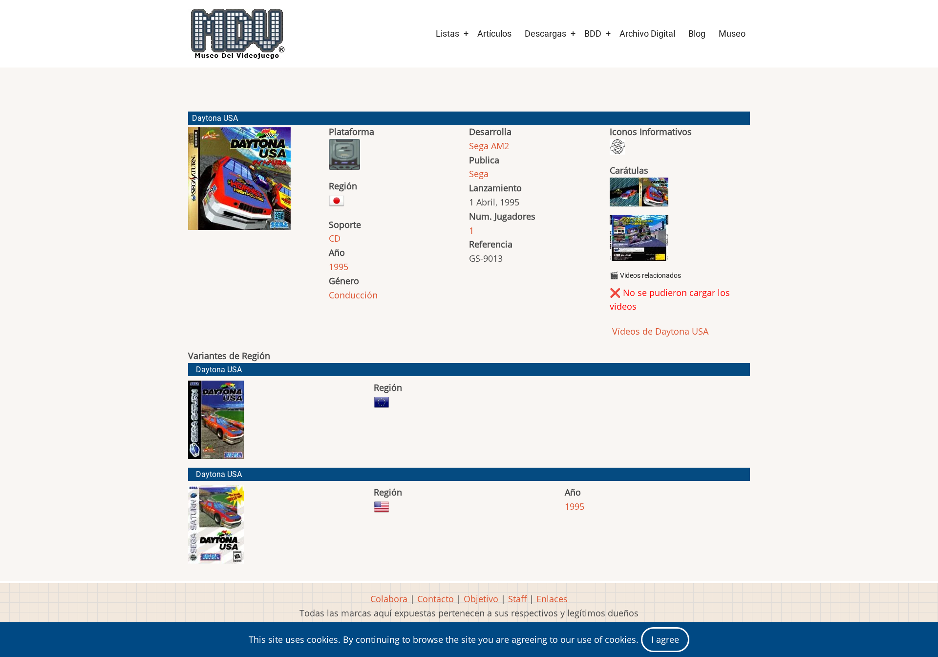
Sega (479, 174)
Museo (732, 33)
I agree (665, 639)
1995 (338, 266)
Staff (517, 599)
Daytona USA (219, 369)
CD (335, 238)
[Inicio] (237, 34)
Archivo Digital (647, 33)
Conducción (353, 295)
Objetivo (481, 599)
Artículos (494, 33)
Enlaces (552, 599)
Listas (447, 33)
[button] (239, 183)
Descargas (545, 33)
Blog (696, 33)
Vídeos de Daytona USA (659, 331)
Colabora (388, 599)
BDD (592, 33)
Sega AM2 (489, 146)
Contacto (435, 599)
